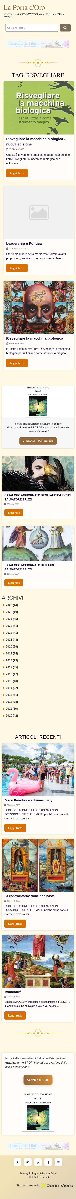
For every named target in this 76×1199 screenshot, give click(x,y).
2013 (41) (12, 694)
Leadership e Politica (24, 243)
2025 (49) (12, 612)
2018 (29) (12, 660)
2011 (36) (12, 708)
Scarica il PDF (38, 1079)
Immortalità (13, 992)
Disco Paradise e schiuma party (28, 800)
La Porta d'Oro (24, 7)
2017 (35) (12, 667)
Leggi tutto (14, 512)
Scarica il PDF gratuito (39, 440)
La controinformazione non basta (29, 896)
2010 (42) (12, 715)
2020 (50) (12, 646)
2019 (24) (12, 653)
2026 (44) (12, 605)
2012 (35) (12, 701)
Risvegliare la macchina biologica (34, 338)
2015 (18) (12, 681)
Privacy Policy (27, 1173)
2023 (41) (12, 625)
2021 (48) (12, 639)
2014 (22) (12, 687)
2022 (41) (12, 632)
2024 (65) (12, 618)
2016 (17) (12, 674)
